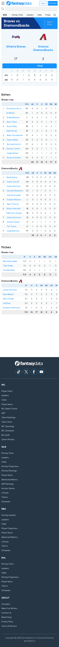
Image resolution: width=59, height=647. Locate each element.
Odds (39, 15)
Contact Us (6, 613)
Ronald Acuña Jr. (14, 108)
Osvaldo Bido (9, 270)
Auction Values (8, 488)
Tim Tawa (11, 226)
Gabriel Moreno (14, 199)
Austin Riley (12, 126)
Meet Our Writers (9, 608)
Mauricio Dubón (14, 157)
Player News (7, 404)
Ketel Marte (12, 177)
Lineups (4, 492)
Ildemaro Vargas (14, 213)
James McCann (14, 186)
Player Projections (9, 528)
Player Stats (6, 391)
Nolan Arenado (13, 208)
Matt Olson (12, 122)
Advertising (6, 617)
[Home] (19, 3)
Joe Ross (6, 303)
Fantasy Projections (9, 466)
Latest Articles (7, 439)
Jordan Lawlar (13, 222)
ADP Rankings (7, 484)
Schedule (5, 501)
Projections (50, 15)
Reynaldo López (10, 261)
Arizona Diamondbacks (43, 48)
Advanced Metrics (9, 479)
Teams (4, 497)
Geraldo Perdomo (15, 190)
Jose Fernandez (14, 195)
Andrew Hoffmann (11, 307)
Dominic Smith (13, 148)
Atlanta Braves (16, 46)
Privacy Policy (7, 621)
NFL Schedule (7, 430)
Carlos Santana (14, 217)
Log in (43, 3)
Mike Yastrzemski (15, 135)
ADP (3, 413)
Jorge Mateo (12, 153)
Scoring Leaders (8, 515)
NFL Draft (5, 435)
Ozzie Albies (12, 140)
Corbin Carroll (13, 182)
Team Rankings (8, 417)
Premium (53, 3)
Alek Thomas (13, 204)
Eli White (10, 113)
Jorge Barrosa (13, 231)
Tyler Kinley (8, 265)
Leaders (30, 15)
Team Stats (6, 422)
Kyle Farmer (12, 131)
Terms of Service (9, 626)
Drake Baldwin (13, 117)
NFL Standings (7, 426)
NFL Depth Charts (9, 408)
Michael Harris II (14, 144)
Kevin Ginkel (8, 299)
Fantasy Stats (17, 15)
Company (5, 604)
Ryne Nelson (8, 294)
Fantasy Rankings (9, 470)
